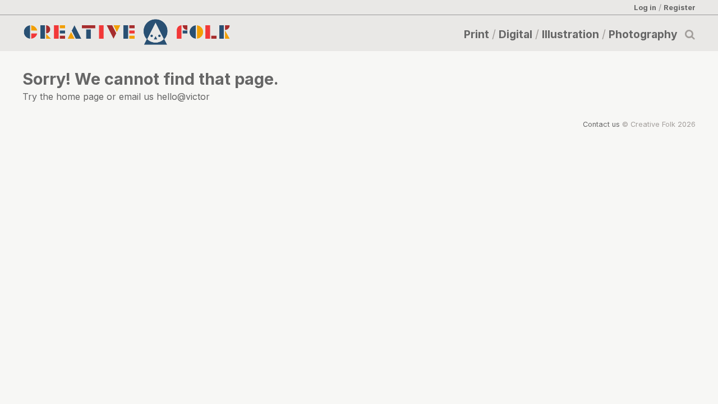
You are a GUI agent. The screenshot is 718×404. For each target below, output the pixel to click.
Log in (645, 7)
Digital (515, 34)
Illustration (570, 34)
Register (680, 7)
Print (476, 34)
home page (80, 96)
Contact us (601, 124)
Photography (643, 34)
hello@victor (183, 96)
